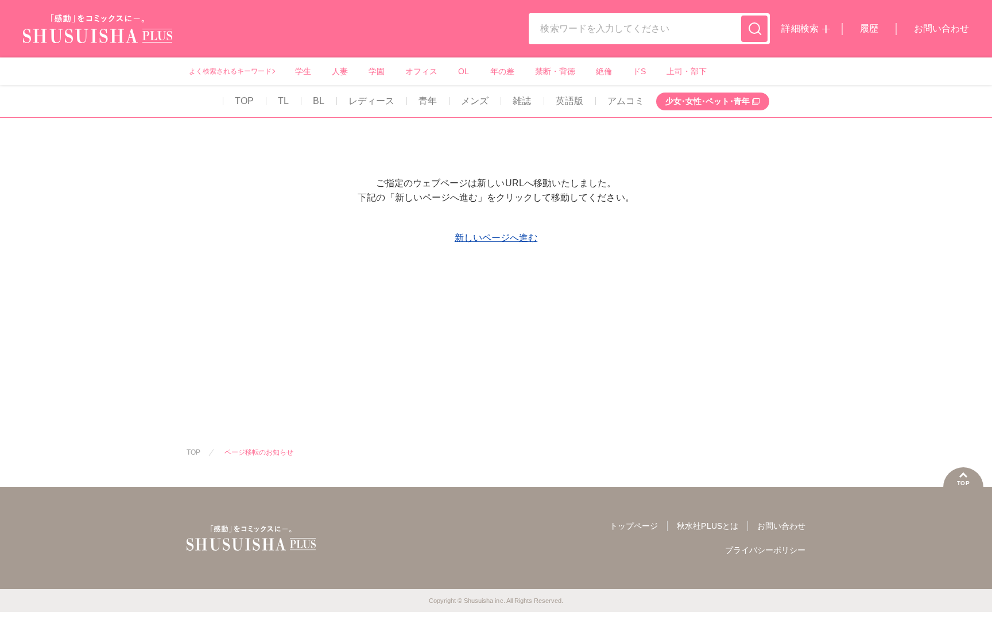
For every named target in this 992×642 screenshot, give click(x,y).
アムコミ (625, 101)
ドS (639, 71)
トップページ (634, 525)
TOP (244, 101)
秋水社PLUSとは (707, 525)
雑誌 (522, 101)
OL (463, 71)
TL (283, 101)
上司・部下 (686, 71)
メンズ (475, 101)
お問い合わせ (941, 28)
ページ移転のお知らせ (258, 452)
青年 (427, 101)
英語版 (569, 101)
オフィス (421, 71)
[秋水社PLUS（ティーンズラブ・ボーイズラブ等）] (97, 36)
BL (318, 101)
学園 (377, 71)
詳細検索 (799, 28)
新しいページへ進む (496, 238)
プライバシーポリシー (765, 550)
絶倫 (604, 71)
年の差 (502, 71)
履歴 (869, 28)
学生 (303, 71)
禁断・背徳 (555, 71)
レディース (371, 101)
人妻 (340, 71)
